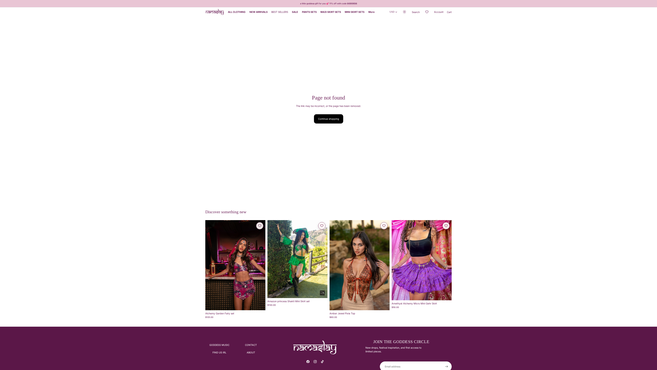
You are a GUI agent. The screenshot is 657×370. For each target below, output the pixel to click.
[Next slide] (260, 265)
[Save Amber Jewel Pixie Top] (384, 225)
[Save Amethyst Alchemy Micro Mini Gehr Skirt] (446, 225)
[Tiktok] (322, 361)
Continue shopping (328, 118)
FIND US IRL (219, 352)
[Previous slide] (210, 265)
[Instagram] (315, 361)
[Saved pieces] (427, 12)
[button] (404, 12)
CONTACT (251, 344)
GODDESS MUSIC (219, 344)
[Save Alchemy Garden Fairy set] (259, 225)
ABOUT (251, 352)
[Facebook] (308, 361)
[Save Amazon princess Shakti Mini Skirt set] (321, 225)
